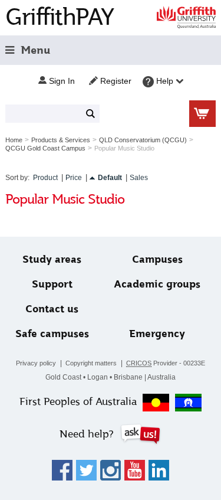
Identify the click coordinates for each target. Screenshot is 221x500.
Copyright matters (91, 363)
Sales (139, 178)
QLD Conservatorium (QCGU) (143, 139)
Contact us (51, 309)
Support (52, 284)
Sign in (61, 81)
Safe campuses (52, 334)
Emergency (157, 334)
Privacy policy (36, 363)
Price (73, 178)
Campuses (157, 259)
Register (114, 81)
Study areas (51, 259)
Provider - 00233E (165, 363)
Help (165, 81)
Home (13, 139)
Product (45, 178)
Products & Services (60, 139)
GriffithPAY (59, 17)
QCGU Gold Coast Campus (45, 148)
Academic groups (157, 284)
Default (110, 178)
